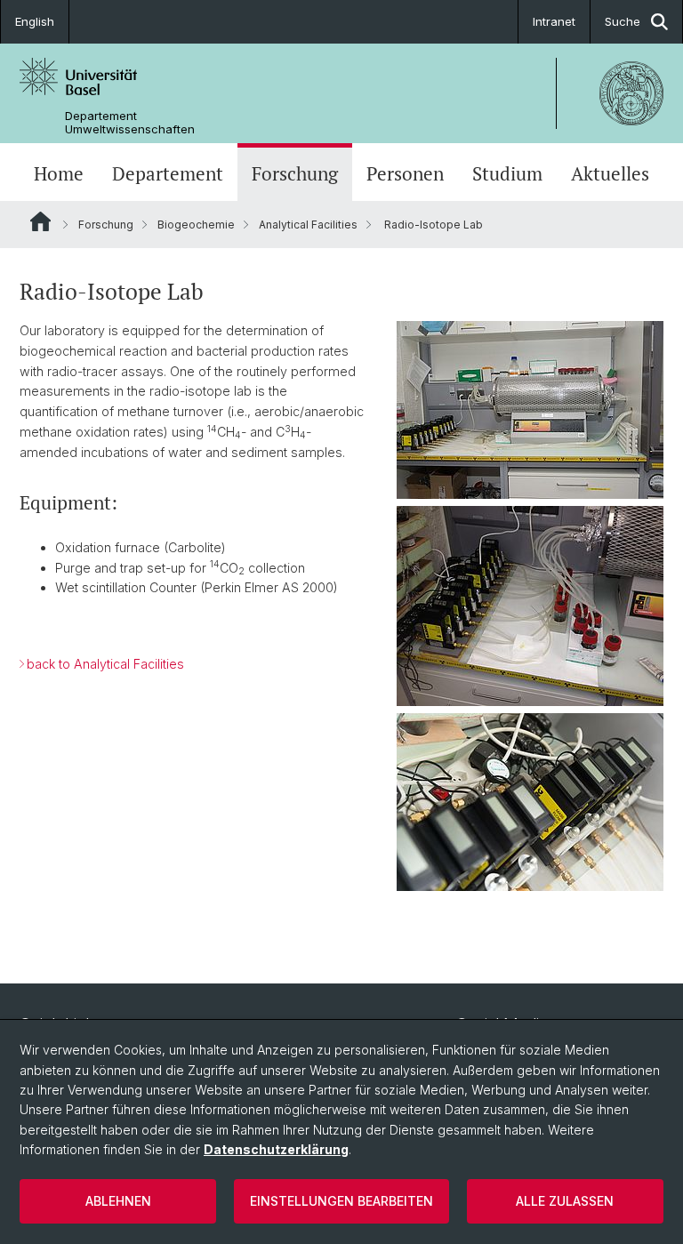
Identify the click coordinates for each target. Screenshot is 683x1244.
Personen (405, 174)
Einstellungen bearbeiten (341, 1200)
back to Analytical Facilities (105, 663)
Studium (507, 174)
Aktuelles (610, 174)
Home (59, 174)
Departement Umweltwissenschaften (130, 122)
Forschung (295, 174)
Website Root (40, 221)
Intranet (554, 21)
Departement (167, 174)
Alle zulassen (565, 1200)
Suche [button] (622, 21)
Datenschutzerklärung (276, 1149)
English (34, 21)
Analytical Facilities (308, 224)
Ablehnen (118, 1200)
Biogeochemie (196, 224)
